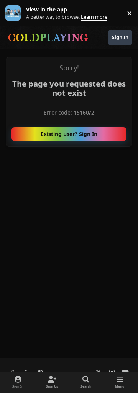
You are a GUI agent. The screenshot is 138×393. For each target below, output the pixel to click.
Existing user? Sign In (69, 134)
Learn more (15, 13)
